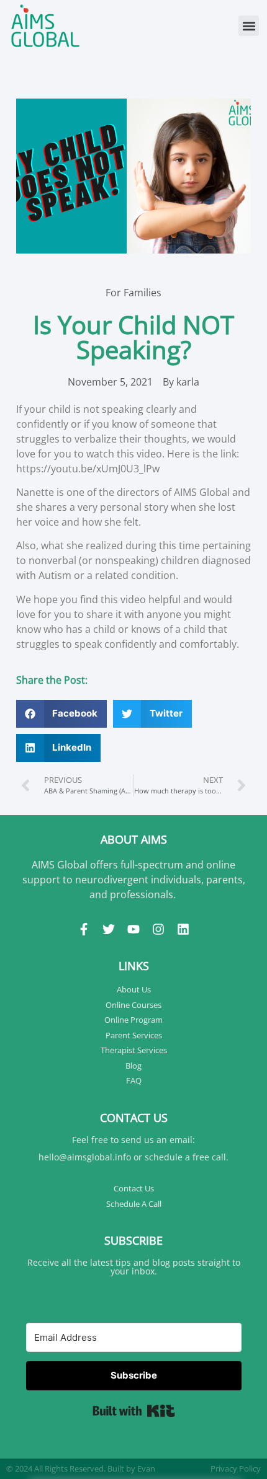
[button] (248, 25)
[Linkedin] (183, 929)
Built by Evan (131, 1468)
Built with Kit (134, 1411)
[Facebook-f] (84, 929)
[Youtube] (133, 929)
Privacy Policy (235, 1468)
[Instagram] (158, 929)
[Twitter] (108, 929)
